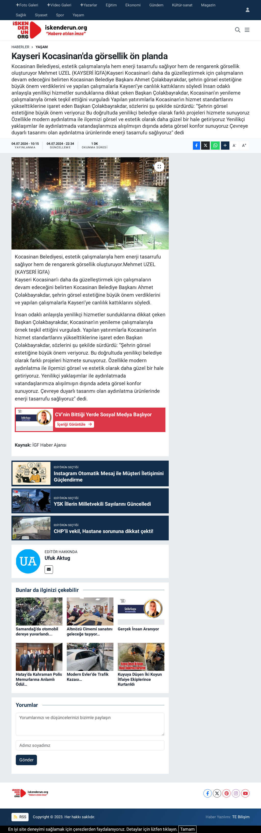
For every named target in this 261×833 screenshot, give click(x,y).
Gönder (26, 759)
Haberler (20, 47)
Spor (60, 15)
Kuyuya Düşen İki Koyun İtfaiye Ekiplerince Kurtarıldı (140, 679)
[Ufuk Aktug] (28, 561)
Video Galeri (60, 5)
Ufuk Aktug (57, 558)
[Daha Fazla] (225, 145)
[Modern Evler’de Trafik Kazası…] (90, 656)
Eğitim (111, 5)
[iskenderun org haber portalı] (50, 29)
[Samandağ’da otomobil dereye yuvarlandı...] (39, 611)
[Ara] (238, 30)
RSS (22, 817)
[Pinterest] (226, 793)
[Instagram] (236, 793)
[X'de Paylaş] (205, 145)
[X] (217, 793)
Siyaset (41, 15)
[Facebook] (207, 793)
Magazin (208, 5)
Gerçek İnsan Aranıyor (138, 629)
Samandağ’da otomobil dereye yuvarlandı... (37, 631)
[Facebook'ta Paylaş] (196, 145)
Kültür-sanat (182, 5)
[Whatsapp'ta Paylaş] (215, 145)
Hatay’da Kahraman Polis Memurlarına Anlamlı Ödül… (39, 679)
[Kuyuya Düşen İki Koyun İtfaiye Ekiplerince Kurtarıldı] (141, 656)
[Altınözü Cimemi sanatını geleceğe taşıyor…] (90, 611)
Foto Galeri (28, 5)
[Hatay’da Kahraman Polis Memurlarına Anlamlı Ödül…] (39, 656)
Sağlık (21, 15)
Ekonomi (133, 5)
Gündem (156, 5)
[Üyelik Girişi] (245, 10)
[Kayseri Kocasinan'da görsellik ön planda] (90, 203)
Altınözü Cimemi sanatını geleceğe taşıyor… (89, 631)
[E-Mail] (49, 569)
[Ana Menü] (247, 30)
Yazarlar (90, 5)
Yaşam (78, 15)
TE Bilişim (241, 817)
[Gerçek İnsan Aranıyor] (141, 611)
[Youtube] (245, 793)
